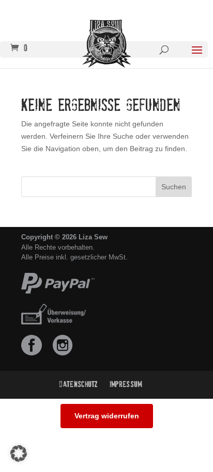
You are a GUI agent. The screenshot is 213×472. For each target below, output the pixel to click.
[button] (18, 453)
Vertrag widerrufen (106, 416)
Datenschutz (78, 384)
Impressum (126, 384)
